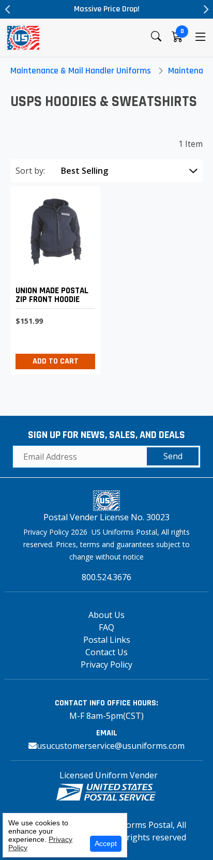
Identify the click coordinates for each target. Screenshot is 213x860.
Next (205, 9)
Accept (106, 843)
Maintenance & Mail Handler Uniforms (80, 71)
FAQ (106, 627)
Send (172, 456)
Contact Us (106, 652)
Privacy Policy (106, 664)
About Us (106, 615)
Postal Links (106, 639)
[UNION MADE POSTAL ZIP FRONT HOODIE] (53, 277)
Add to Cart (56, 361)
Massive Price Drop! (107, 9)
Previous (8, 9)
